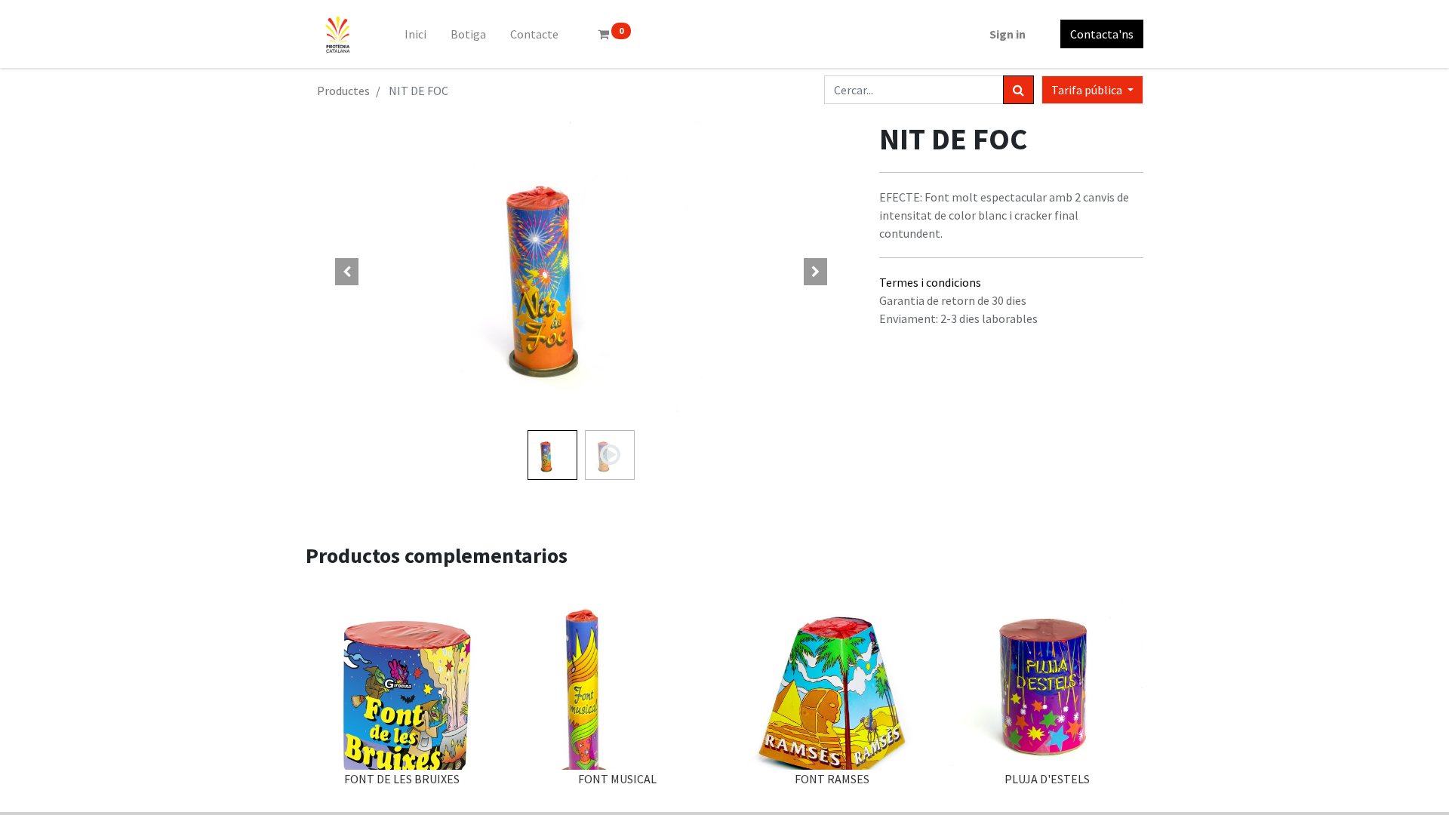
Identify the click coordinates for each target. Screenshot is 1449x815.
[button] (347, 271)
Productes (343, 90)
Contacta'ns (1102, 34)
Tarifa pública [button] (1087, 89)
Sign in (1007, 34)
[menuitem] (415, 34)
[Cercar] (1018, 89)
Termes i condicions (930, 282)
